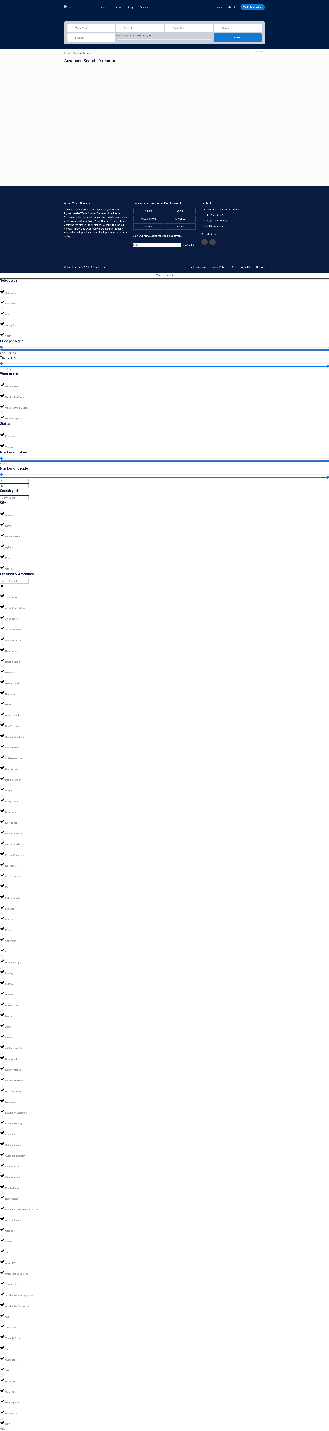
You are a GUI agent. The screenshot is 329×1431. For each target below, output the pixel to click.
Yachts (117, 7)
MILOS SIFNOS (148, 218)
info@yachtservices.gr (216, 220)
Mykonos (180, 218)
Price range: (122, 35)
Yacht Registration (252, 7)
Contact (144, 7)
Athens (149, 210)
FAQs (233, 267)
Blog (130, 7)
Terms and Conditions (194, 267)
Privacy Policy (218, 267)
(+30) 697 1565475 (214, 215)
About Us (246, 267)
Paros (148, 226)
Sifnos (180, 226)
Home (104, 7)
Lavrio (180, 210)
